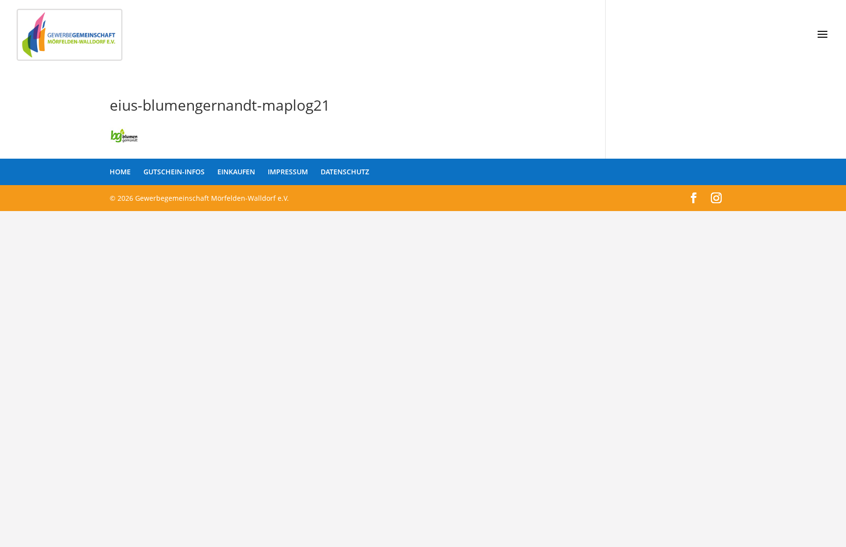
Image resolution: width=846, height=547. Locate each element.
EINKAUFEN (236, 171)
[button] (21, 525)
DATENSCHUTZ (345, 171)
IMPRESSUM (288, 171)
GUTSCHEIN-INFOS (174, 171)
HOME (120, 171)
